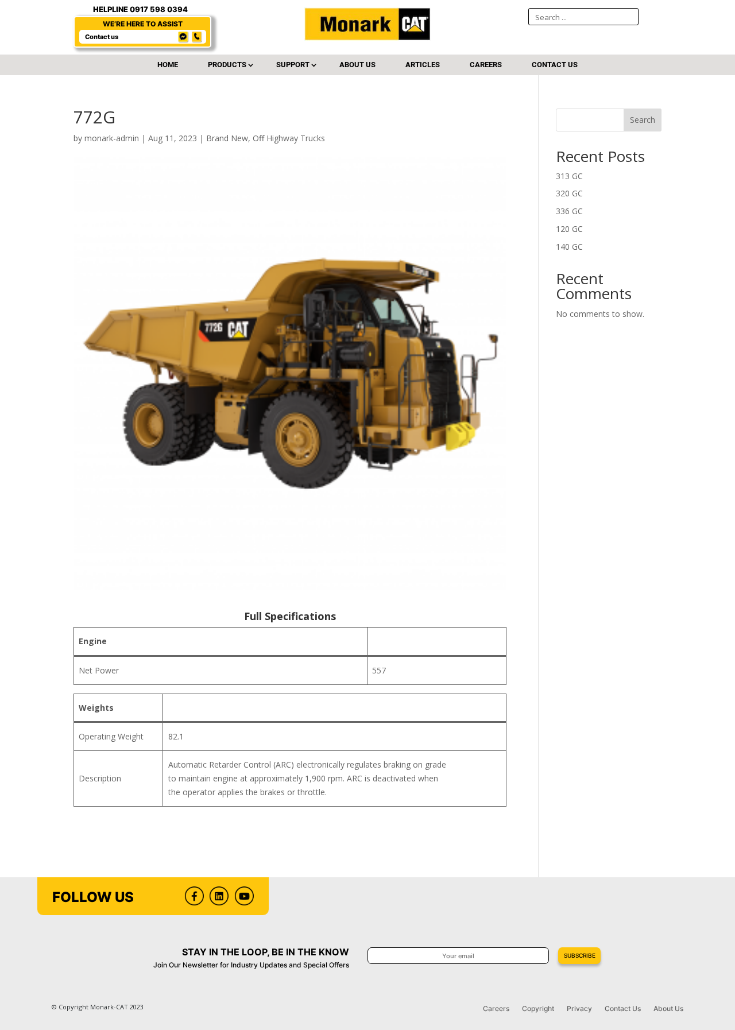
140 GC (569, 246)
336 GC (569, 211)
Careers (486, 65)
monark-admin (111, 138)
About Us (357, 65)
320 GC (569, 193)
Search (642, 119)
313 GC (569, 176)
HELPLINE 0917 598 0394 (140, 9)
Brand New (227, 138)
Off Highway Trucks (289, 138)
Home (167, 65)
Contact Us (555, 65)
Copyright (538, 1009)
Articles (422, 65)
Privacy (579, 1009)
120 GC (569, 228)
